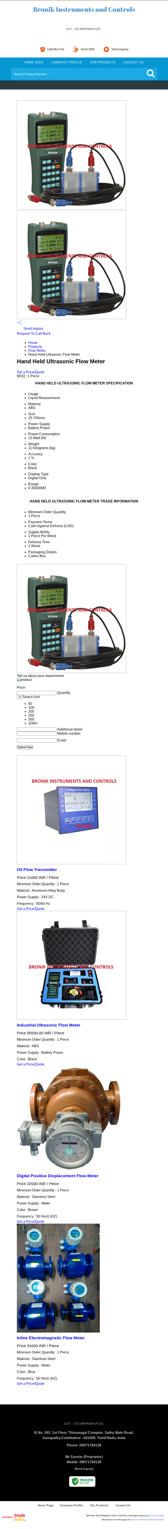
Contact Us (133, 62)
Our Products (103, 62)
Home (33, 343)
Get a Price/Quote (30, 372)
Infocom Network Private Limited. (147, 1519)
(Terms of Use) (157, 1515)
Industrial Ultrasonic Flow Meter (48, 1025)
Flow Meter (37, 350)
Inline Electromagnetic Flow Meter (51, 1338)
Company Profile (67, 62)
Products (35, 346)
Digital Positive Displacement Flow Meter (57, 1176)
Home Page (34, 62)
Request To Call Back (34, 333)
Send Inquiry (33, 328)
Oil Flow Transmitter (37, 869)
